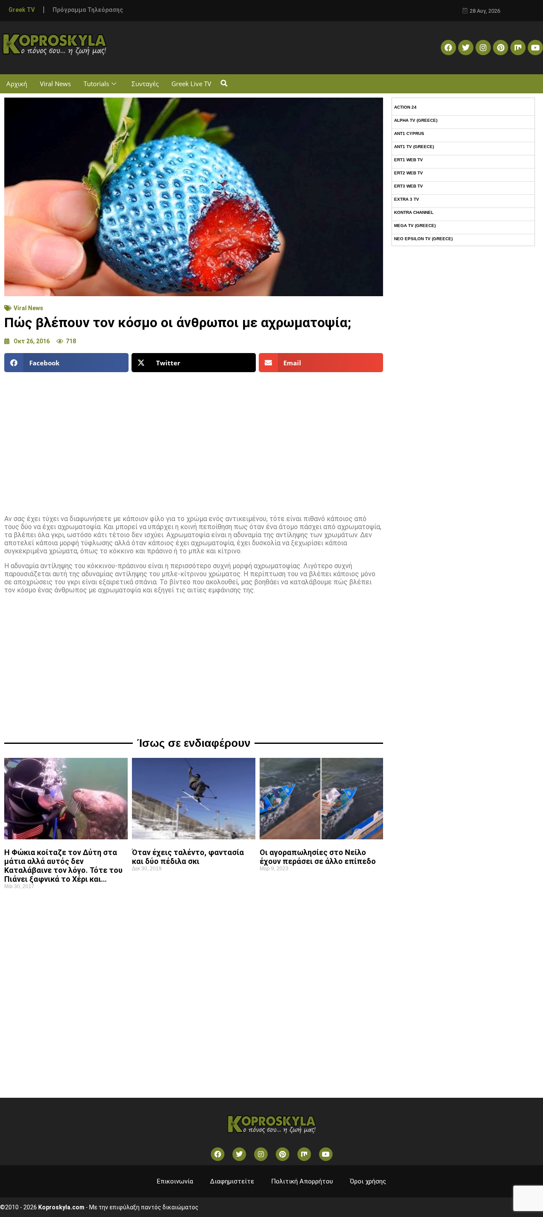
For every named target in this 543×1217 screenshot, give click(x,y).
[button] (224, 84)
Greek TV (21, 9)
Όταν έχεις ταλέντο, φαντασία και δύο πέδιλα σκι (188, 857)
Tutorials (96, 83)
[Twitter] (465, 47)
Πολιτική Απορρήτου (302, 1181)
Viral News (55, 83)
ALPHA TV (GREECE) (415, 120)
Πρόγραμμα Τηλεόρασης (88, 9)
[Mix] (518, 47)
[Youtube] (535, 47)
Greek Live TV (191, 83)
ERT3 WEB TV (408, 186)
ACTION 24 (405, 107)
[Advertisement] (193, 440)
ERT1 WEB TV (408, 159)
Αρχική (16, 83)
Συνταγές (145, 83)
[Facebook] (448, 47)
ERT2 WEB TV (408, 173)
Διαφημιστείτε (232, 1181)
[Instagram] (483, 47)
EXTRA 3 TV (406, 199)
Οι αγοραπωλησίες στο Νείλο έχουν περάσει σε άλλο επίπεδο (318, 857)
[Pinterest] (500, 47)
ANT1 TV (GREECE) (414, 146)
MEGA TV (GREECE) (415, 225)
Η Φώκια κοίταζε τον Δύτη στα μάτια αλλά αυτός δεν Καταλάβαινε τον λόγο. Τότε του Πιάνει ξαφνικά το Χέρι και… (63, 865)
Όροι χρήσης (368, 1181)
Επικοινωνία (175, 1181)
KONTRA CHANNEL (414, 212)
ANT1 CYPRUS (409, 133)
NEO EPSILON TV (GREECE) (423, 238)
